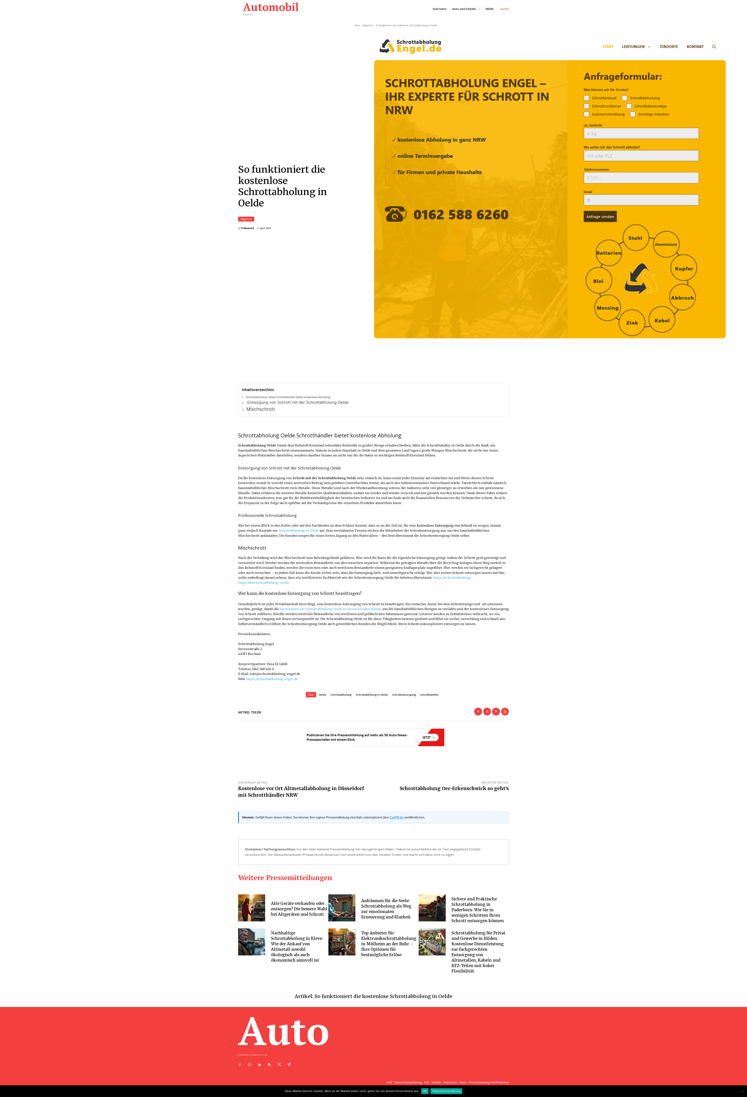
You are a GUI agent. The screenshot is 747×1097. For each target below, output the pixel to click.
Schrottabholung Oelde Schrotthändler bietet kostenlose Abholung (288, 397)
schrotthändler (429, 694)
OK (425, 1091)
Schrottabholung (341, 694)
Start (357, 25)
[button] (504, 9)
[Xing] (289, 1065)
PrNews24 (247, 228)
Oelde (322, 694)
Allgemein (246, 219)
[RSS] (269, 1065)
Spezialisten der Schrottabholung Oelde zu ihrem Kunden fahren (330, 609)
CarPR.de (396, 817)
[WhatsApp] (505, 711)
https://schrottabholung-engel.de (272, 679)
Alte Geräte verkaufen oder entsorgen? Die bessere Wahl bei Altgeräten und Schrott (299, 909)
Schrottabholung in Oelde (299, 530)
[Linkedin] (260, 1065)
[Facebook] (478, 711)
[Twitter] (487, 711)
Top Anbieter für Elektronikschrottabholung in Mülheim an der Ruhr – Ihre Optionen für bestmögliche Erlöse (388, 944)
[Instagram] (250, 1065)
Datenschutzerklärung (446, 1091)
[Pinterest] (496, 711)
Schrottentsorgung (404, 694)
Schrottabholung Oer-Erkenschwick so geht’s (454, 788)
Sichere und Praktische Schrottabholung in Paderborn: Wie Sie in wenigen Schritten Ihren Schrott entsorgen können (478, 910)
